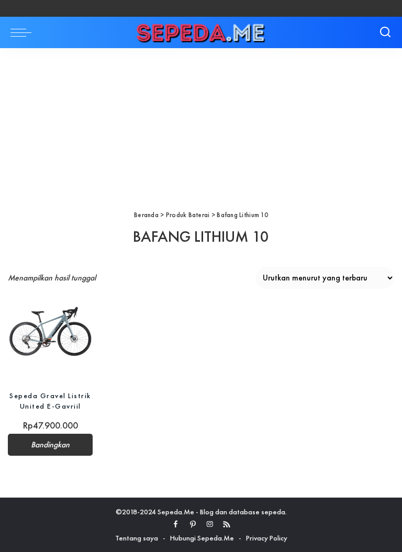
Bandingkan (50, 445)
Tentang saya (136, 538)
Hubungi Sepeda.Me (202, 538)
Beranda (146, 214)
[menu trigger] (23, 32)
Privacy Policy (266, 538)
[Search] (385, 32)
